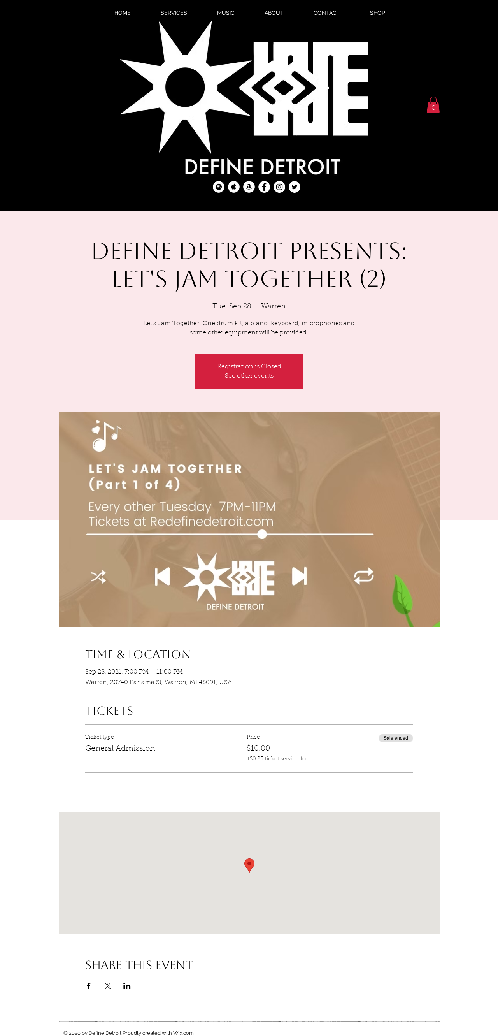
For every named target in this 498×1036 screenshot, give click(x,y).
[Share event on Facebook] (89, 986)
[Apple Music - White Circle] (234, 187)
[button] (433, 105)
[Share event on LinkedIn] (127, 986)
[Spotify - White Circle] (218, 187)
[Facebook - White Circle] (264, 187)
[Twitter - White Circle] (294, 187)
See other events (249, 376)
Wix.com (183, 1033)
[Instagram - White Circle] (279, 187)
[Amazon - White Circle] (249, 187)
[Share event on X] (108, 986)
